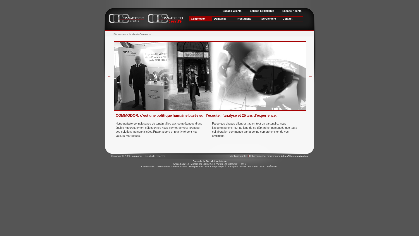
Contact (287, 18)
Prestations (244, 18)
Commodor (198, 18)
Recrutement (268, 18)
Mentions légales (239, 156)
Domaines (220, 18)
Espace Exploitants (262, 10)
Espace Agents (292, 10)
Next (310, 76)
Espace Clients (232, 10)
